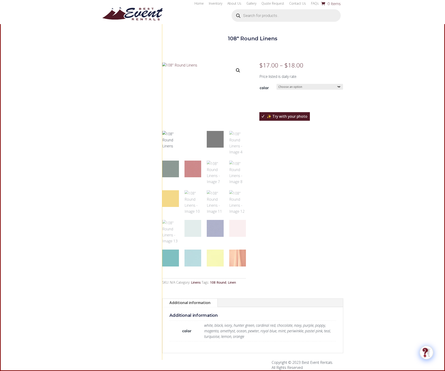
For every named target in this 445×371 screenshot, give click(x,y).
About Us (234, 4)
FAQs (315, 4)
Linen (232, 282)
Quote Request (272, 4)
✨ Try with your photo (287, 116)
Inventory (215, 4)
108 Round (218, 282)
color (264, 87)
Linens (196, 282)
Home (199, 4)
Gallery (251, 4)
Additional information (189, 302)
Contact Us (297, 4)
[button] (238, 70)
